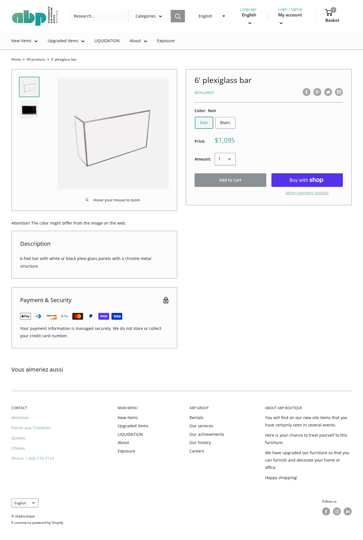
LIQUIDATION (107, 40)
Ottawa (18, 448)
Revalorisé (204, 92)
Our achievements (206, 434)
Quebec (18, 438)
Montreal (20, 417)
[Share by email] (339, 92)
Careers (196, 451)
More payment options (307, 192)
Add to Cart (230, 180)
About (135, 40)
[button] (210, 16)
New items (21, 40)
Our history (200, 442)
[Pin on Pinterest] (317, 92)
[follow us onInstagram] (337, 511)
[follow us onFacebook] (326, 511)
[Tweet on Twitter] (328, 92)
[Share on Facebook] (307, 92)
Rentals (196, 417)
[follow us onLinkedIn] (348, 511)
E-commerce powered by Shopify (37, 522)
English (20, 503)
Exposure (166, 40)
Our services (201, 425)
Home (16, 59)
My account (290, 15)
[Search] (178, 16)
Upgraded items (63, 40)
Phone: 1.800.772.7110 (32, 458)
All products (36, 59)
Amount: (203, 158)
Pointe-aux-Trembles (31, 427)
